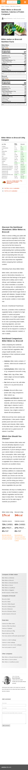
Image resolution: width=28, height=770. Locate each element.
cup (2, 538)
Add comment (6, 725)
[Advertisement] (14, 121)
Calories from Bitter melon (8, 623)
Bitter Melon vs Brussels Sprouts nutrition (12, 657)
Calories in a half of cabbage (9, 640)
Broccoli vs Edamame (7, 609)
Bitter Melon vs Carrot (7, 585)
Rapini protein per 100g (8, 633)
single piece (10, 536)
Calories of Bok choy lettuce (9, 626)
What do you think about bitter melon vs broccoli (12, 712)
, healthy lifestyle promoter (14, 18)
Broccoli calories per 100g (8, 631)
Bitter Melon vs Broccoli (15, 6)
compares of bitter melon (12, 592)
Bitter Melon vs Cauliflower (8, 587)
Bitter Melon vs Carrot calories (9, 659)
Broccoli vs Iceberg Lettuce (8, 606)
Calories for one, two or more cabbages (12, 645)
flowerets (18, 538)
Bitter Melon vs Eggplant (8, 590)
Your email (4, 708)
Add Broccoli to (10, 191)
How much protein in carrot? (9, 647)
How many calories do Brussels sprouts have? (13, 635)
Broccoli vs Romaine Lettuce (9, 611)
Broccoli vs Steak (6, 601)
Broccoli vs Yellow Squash (8, 604)
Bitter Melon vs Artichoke (8, 577)
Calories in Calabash (7, 628)
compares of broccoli (11, 613)
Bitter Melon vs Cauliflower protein (10, 662)
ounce (6, 536)
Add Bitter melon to (11, 188)
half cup (5, 538)
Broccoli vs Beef (6, 599)
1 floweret (17, 540)
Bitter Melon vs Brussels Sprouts (10, 582)
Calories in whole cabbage (8, 642)
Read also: (14, 182)
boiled (11, 538)
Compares (7, 6)
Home (2, 6)
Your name (4, 703)
